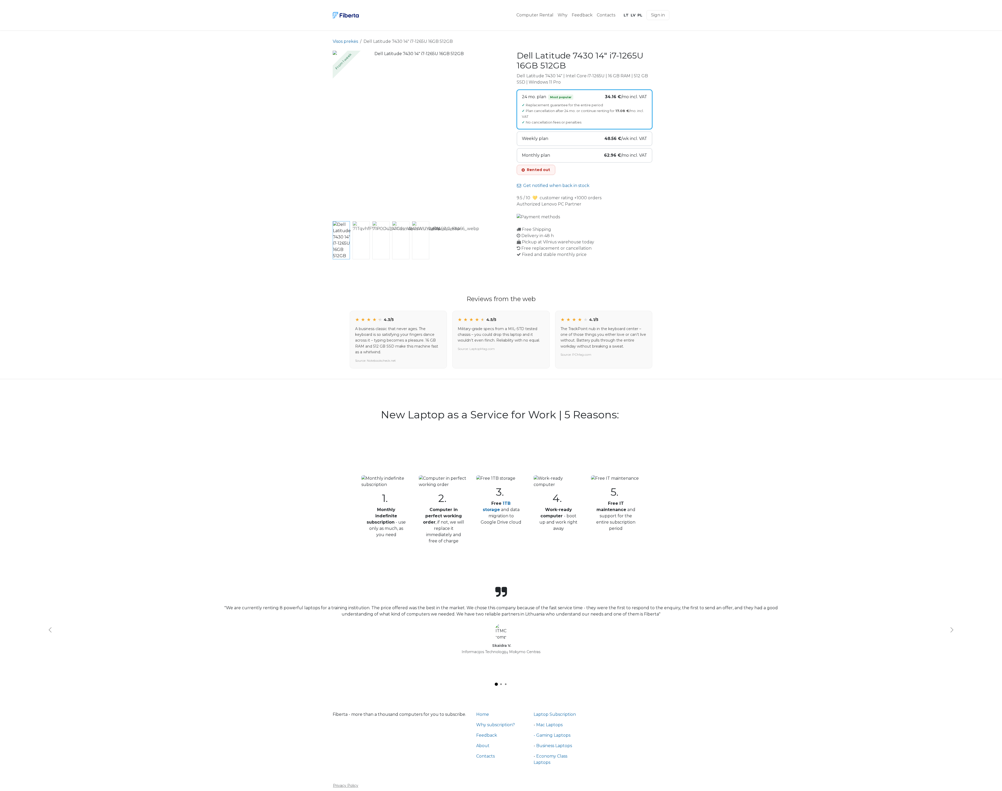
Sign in (658, 15)
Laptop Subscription (555, 714)
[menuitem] (535, 15)
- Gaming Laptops (552, 735)
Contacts (485, 756)
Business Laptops (554, 745)
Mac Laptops (549, 724)
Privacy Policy (345, 785)
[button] (341, 135)
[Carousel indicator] (496, 684)
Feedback (486, 735)
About (483, 745)
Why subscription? (495, 724)
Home (482, 714)
